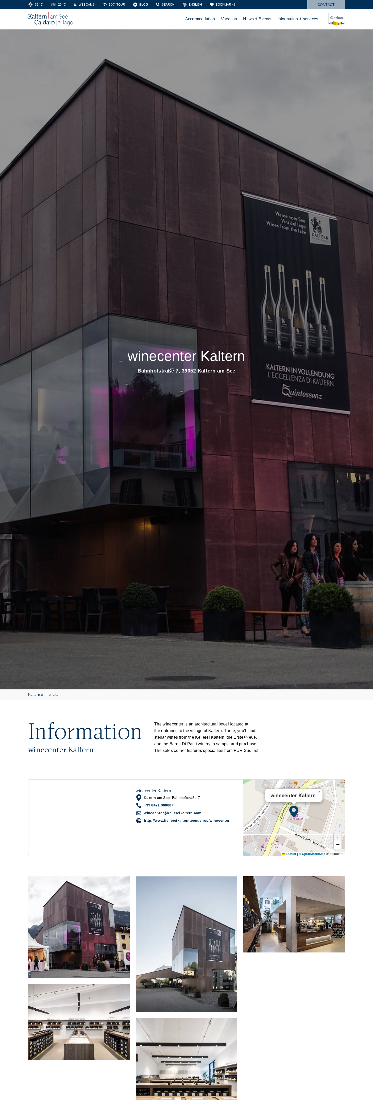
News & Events (257, 19)
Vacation (229, 19)
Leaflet (290, 853)
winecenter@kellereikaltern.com (172, 813)
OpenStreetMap (314, 853)
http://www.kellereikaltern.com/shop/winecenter (186, 820)
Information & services (297, 19)
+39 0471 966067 (158, 805)
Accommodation (200, 19)
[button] (294, 811)
